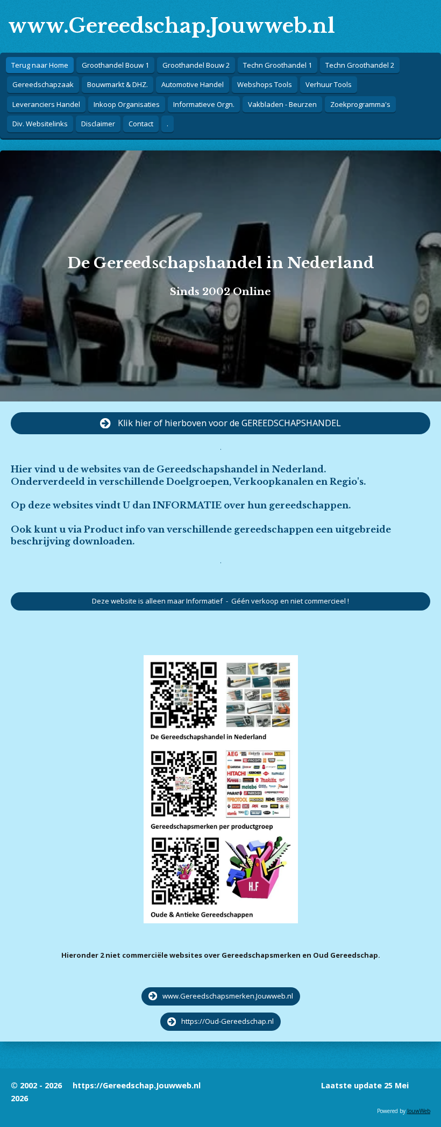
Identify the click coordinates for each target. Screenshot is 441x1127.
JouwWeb (418, 1111)
